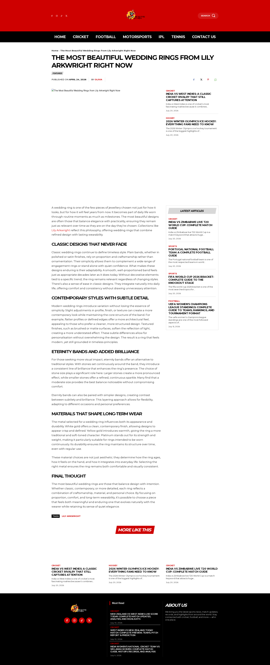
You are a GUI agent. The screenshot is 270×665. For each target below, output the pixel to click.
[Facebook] (52, 15)
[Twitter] (66, 15)
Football (174, 301)
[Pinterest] (208, 79)
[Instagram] (56, 15)
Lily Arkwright (71, 516)
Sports (172, 246)
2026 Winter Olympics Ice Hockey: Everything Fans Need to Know (191, 123)
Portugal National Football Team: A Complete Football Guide (191, 252)
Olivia (98, 79)
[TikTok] (61, 15)
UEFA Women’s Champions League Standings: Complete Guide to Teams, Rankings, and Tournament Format (191, 309)
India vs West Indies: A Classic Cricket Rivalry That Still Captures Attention (188, 96)
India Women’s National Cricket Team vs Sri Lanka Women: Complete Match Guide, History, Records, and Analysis (135, 649)
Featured (57, 73)
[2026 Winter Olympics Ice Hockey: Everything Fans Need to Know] (135, 549)
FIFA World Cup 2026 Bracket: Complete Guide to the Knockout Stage (191, 279)
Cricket (170, 91)
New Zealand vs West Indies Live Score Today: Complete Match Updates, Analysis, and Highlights (134, 616)
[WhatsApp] (215, 79)
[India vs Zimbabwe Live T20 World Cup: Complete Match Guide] (192, 549)
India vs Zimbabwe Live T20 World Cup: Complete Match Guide (190, 225)
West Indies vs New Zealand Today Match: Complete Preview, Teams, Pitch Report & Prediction (134, 633)
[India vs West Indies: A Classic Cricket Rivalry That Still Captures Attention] (78, 549)
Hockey (170, 118)
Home (55, 50)
